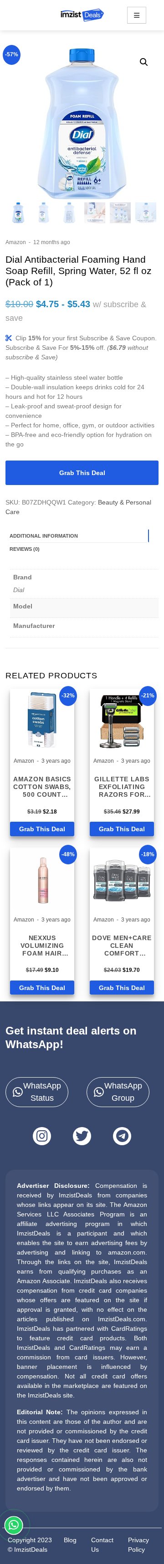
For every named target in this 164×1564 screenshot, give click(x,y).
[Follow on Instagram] (42, 1136)
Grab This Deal (82, 472)
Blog (70, 1540)
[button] (144, 62)
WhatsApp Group (123, 1092)
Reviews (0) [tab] (25, 549)
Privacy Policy (138, 1544)
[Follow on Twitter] (82, 1136)
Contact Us (102, 1544)
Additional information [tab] (44, 536)
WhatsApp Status (42, 1092)
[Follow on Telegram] (122, 1136)
